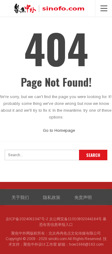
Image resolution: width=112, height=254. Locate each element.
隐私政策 (51, 197)
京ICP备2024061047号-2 (27, 219)
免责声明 (83, 197)
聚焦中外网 (20, 233)
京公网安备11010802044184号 (75, 219)
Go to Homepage (58, 130)
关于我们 (20, 197)
